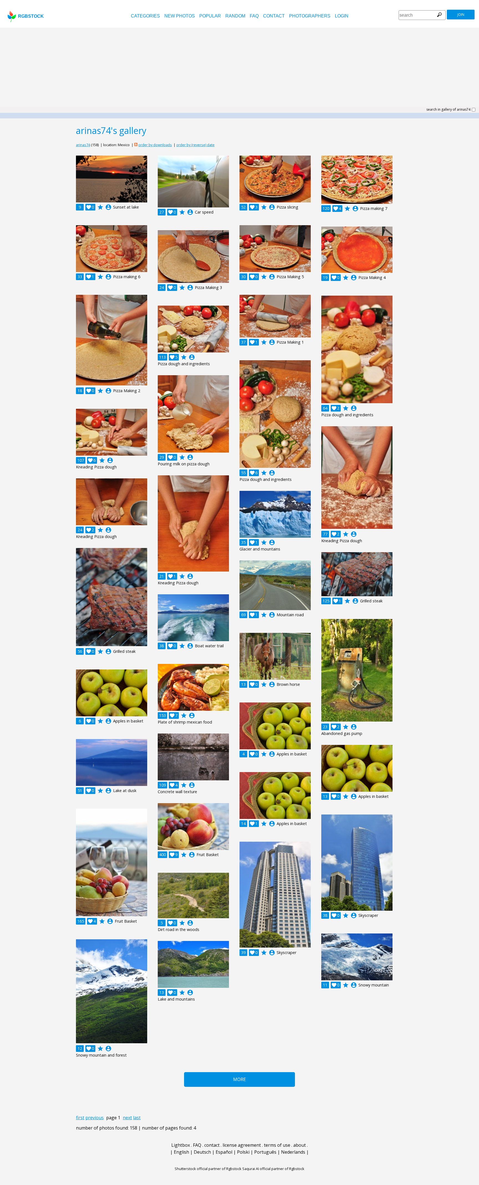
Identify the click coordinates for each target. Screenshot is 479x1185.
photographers (309, 16)
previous (94, 1118)
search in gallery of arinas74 (448, 109)
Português (265, 1152)
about (299, 1145)
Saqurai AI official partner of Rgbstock (273, 1168)
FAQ (254, 16)
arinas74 (83, 144)
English (181, 1152)
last (137, 1118)
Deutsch (202, 1152)
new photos (179, 16)
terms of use (277, 1145)
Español (224, 1152)
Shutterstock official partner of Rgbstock (208, 1168)
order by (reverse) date (195, 144)
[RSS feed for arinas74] (135, 144)
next (127, 1118)
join (460, 14)
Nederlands (293, 1152)
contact (274, 16)
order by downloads (155, 144)
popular (210, 16)
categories (145, 16)
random (235, 16)
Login (341, 16)
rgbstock (31, 16)
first (80, 1118)
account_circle (108, 207)
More (239, 1079)
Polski (243, 1152)
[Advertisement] (239, 69)
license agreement (242, 1145)
